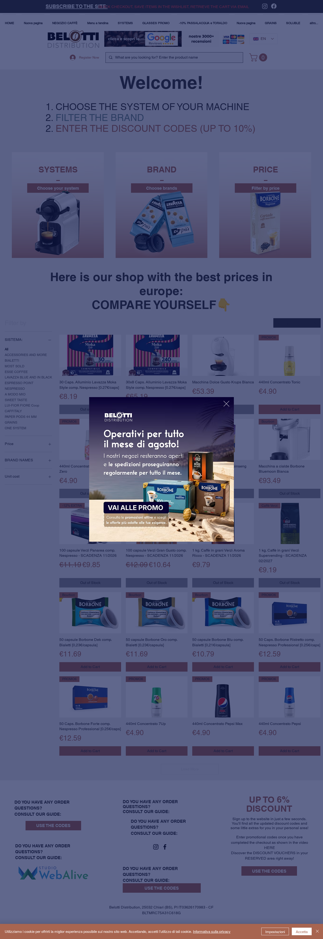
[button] (226, 404)
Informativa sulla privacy (212, 931)
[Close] (317, 931)
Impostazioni (275, 931)
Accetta (302, 931)
